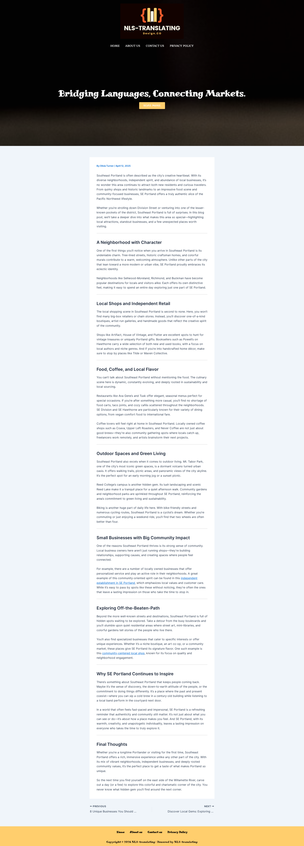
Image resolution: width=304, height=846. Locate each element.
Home (115, 46)
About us (132, 46)
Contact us (155, 46)
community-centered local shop (123, 653)
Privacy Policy (182, 46)
